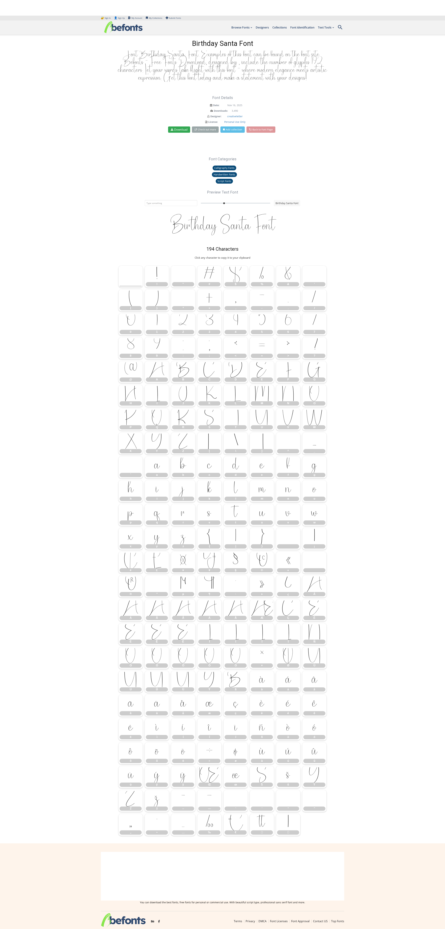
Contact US (320, 921)
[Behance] (152, 921)
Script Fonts (224, 181)
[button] (340, 28)
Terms (238, 921)
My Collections (155, 18)
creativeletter (235, 116)
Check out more (207, 129)
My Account (137, 18)
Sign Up (119, 18)
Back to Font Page (262, 129)
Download (181, 129)
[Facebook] (159, 921)
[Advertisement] (222, 876)
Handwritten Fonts (224, 174)
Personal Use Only (234, 122)
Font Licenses (279, 921)
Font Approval (300, 921)
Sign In (106, 18)
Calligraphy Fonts (224, 168)
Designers (262, 27)
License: (213, 122)
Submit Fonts (175, 18)
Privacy (250, 921)
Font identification (302, 27)
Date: (216, 105)
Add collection (234, 129)
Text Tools (324, 27)
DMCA (262, 921)
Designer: (215, 116)
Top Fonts (337, 921)
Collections (279, 27)
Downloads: (221, 110)
